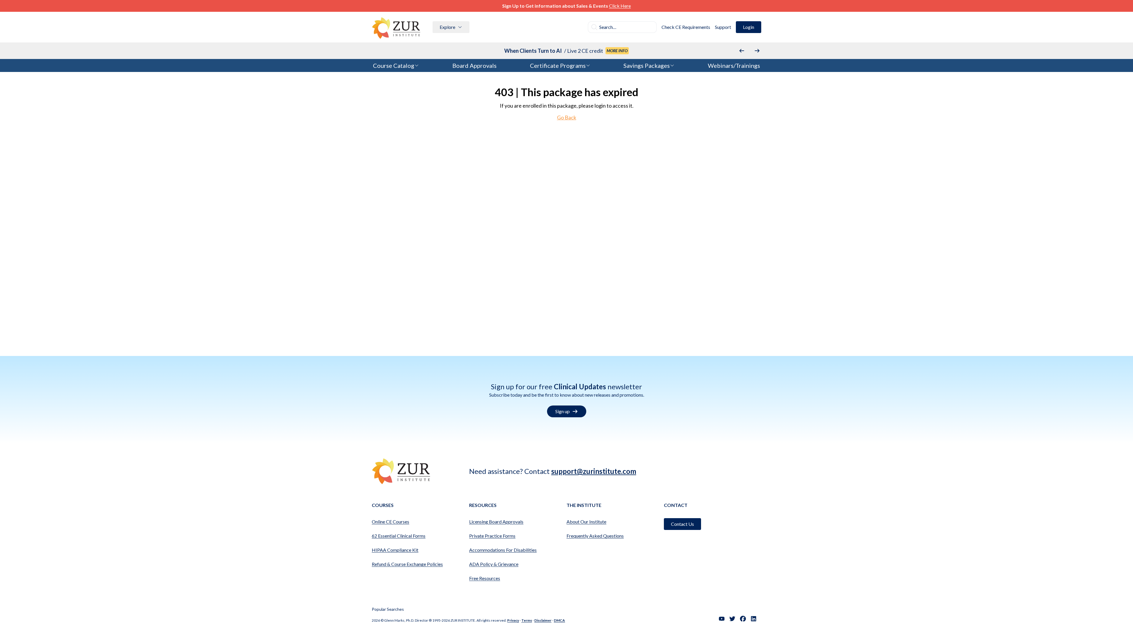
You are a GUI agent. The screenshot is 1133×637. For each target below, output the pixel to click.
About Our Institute (586, 521)
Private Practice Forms (492, 536)
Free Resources (484, 578)
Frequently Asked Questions (595, 536)
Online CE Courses (390, 521)
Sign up (562, 411)
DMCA (559, 620)
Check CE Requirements (686, 27)
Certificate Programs (558, 65)
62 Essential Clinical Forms (398, 536)
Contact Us (682, 524)
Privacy (513, 620)
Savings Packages (646, 65)
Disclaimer (542, 620)
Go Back (566, 117)
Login (748, 27)
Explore (447, 27)
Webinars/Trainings (734, 65)
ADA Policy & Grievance (493, 564)
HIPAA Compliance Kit (395, 550)
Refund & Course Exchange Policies (407, 564)
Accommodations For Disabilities (503, 550)
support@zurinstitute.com (593, 471)
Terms (526, 620)
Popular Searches (388, 609)
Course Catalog (393, 65)
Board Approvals (474, 65)
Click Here (620, 6)
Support (723, 27)
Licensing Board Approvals (496, 521)
